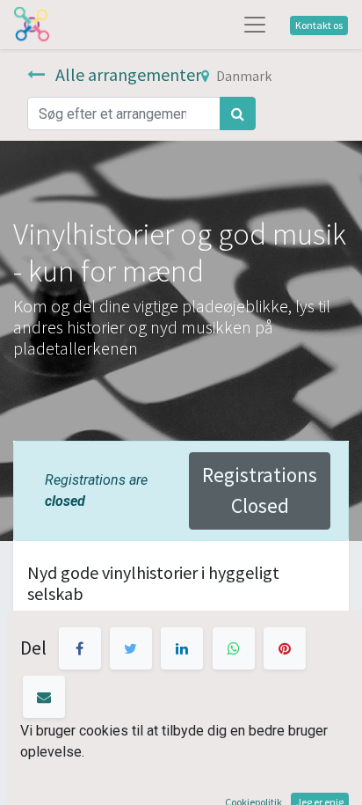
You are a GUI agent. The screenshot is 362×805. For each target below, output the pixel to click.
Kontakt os (319, 25)
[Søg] (238, 113)
